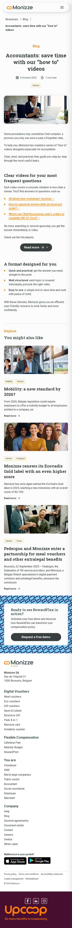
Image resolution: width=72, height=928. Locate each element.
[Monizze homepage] (18, 663)
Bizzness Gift (12, 715)
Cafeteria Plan (12, 742)
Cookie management (13, 879)
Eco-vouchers (12, 701)
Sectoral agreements (16, 820)
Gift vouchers (12, 706)
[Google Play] (39, 861)
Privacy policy (10, 874)
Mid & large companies (17, 774)
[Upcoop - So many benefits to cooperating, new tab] (36, 912)
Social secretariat (14, 788)
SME (7, 770)
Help (7, 811)
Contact (8, 830)
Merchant (9, 798)
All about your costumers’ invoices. (30, 198)
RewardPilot (11, 752)
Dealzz (8, 839)
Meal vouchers (12, 696)
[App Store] (15, 861)
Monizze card (12, 724)
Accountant (10, 784)
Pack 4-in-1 (11, 720)
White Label (11, 844)
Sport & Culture (13, 710)
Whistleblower (32, 879)
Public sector (12, 779)
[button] (36, 247)
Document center (14, 825)
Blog (6, 816)
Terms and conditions (29, 874)
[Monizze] (20, 7)
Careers (8, 834)
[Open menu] (62, 7)
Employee (10, 793)
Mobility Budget (13, 747)
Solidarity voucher (14, 729)
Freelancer (10, 765)
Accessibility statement (52, 874)
